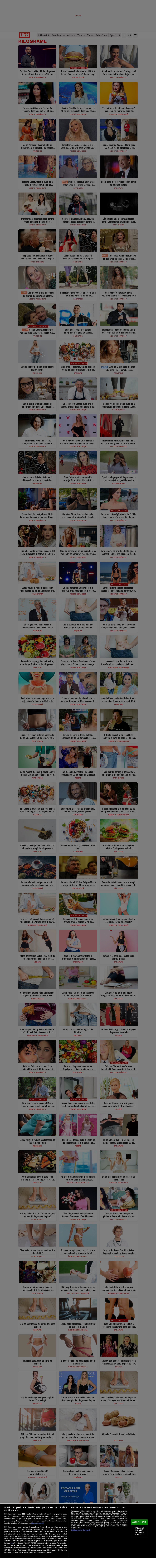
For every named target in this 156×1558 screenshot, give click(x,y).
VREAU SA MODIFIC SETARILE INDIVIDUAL (139, 1531)
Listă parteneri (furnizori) (80, 1530)
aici (12, 1543)
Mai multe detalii (37, 1523)
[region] (78, 1530)
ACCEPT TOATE (139, 1522)
